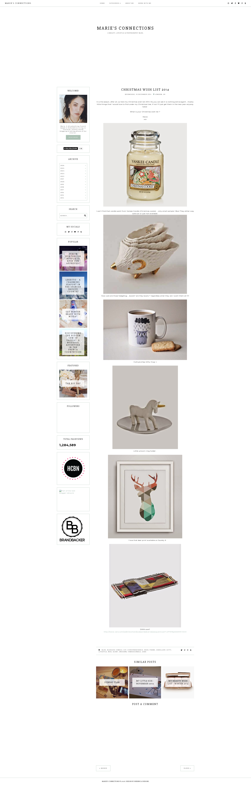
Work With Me (144, 3)
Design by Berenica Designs (137, 781)
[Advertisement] (125, 67)
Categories (114, 3)
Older (186, 768)
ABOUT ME (129, 3)
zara (144, 651)
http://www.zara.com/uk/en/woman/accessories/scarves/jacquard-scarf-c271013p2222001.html (145, 632)
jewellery (161, 650)
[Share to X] (181, 650)
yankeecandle (134, 651)
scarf (115, 651)
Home (102, 3)
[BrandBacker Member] (73, 529)
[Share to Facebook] (184, 650)
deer (146, 650)
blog (104, 650)
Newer (104, 768)
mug (110, 651)
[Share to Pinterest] (188, 650)
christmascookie (135, 650)
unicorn (123, 651)
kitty (169, 650)
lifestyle (103, 651)
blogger (111, 650)
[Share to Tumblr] (191, 650)
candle (119, 650)
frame (152, 650)
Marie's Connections (18, 3)
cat (125, 650)
